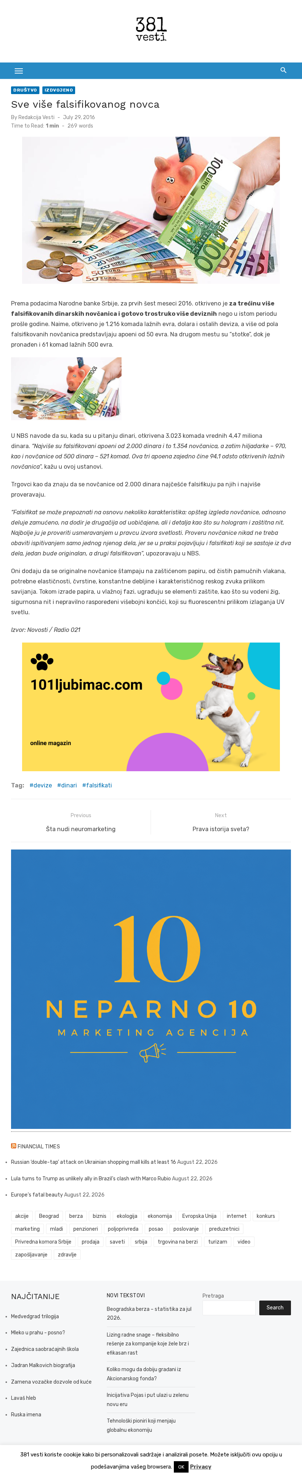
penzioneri (85, 1229)
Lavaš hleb (23, 1398)
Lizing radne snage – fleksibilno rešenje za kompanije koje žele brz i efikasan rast (148, 1344)
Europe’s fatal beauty (37, 1195)
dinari (69, 785)
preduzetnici (224, 1229)
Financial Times (39, 1147)
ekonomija (160, 1216)
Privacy (200, 1466)
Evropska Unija (199, 1216)
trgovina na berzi (178, 1242)
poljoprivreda (123, 1229)
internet (237, 1216)
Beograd (49, 1216)
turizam (217, 1242)
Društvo (25, 90)
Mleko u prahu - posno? (38, 1333)
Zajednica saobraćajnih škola (45, 1349)
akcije (22, 1216)
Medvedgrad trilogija (35, 1316)
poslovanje (186, 1229)
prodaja (90, 1242)
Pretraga (213, 1296)
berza (76, 1216)
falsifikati (99, 785)
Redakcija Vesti (36, 117)
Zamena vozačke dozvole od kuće (51, 1382)
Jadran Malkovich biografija (43, 1365)
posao (156, 1229)
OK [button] (181, 1467)
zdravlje (67, 1255)
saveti (117, 1242)
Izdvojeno (59, 90)
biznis (99, 1216)
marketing (27, 1229)
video (244, 1242)
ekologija (127, 1216)
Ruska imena (26, 1415)
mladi (56, 1229)
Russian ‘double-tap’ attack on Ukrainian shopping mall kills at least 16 (93, 1162)
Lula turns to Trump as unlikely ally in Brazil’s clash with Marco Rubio (91, 1179)
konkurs (266, 1216)
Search (275, 1308)
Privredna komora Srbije (43, 1242)
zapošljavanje (31, 1255)
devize (43, 785)
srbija (141, 1242)
